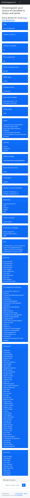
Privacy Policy (19, 493)
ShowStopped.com (8, 2)
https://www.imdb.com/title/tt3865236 (14, 160)
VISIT (4, 113)
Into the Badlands (14, 18)
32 (4, 50)
